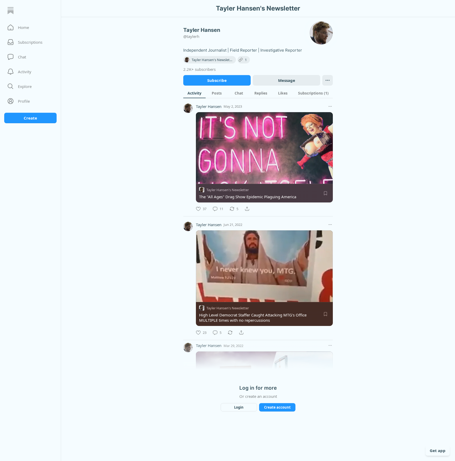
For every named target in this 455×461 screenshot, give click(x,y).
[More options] (330, 106)
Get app (438, 450)
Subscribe (217, 80)
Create (30, 118)
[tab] (194, 93)
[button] (30, 27)
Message (286, 80)
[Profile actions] (327, 80)
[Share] (247, 209)
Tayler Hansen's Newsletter (227, 189)
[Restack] (230, 332)
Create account (277, 407)
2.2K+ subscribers (199, 69)
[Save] (325, 193)
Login (239, 407)
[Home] (10, 10)
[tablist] (258, 93)
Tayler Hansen (208, 106)
